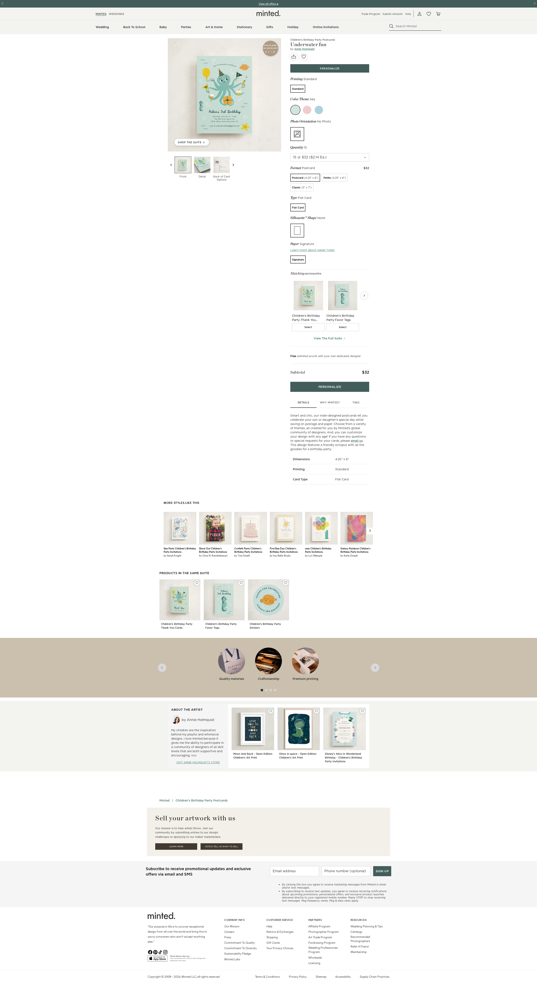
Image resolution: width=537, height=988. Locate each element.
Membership (359, 952)
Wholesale (315, 957)
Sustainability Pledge (237, 953)
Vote (408, 14)
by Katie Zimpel (349, 555)
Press (227, 937)
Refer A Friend (360, 946)
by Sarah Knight (172, 555)
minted (101, 14)
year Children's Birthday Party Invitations (318, 550)
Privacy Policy (298, 977)
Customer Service (279, 920)
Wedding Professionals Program (323, 950)
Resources (359, 920)
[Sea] (295, 110)
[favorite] (303, 56)
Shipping (272, 937)
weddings (116, 14)
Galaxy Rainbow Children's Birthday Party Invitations (355, 550)
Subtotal (297, 372)
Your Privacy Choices (279, 948)
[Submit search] (391, 26)
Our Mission (232, 926)
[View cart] (438, 13)
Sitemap (321, 977)
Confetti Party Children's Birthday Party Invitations (248, 550)
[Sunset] (307, 110)
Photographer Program (323, 932)
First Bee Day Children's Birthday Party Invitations (284, 550)
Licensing (314, 963)
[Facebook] (150, 951)
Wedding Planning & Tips (367, 926)
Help (269, 926)
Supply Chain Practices (374, 977)
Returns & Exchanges (279, 932)
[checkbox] (308, 327)
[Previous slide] (171, 165)
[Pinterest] (155, 951)
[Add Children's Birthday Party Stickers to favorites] (285, 582)
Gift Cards (273, 943)
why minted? (330, 402)
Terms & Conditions (267, 977)
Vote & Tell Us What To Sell (221, 846)
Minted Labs (232, 959)
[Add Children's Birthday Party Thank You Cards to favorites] (196, 582)
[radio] (297, 89)
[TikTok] (160, 951)
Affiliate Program (319, 926)
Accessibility (343, 977)
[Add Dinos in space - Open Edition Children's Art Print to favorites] (316, 710)
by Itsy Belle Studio (280, 555)
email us (357, 440)
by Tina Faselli (242, 555)
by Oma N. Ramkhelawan (213, 555)
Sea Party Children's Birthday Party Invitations (180, 550)
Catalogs (356, 932)
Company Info (234, 920)
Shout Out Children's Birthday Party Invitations (213, 550)
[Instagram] (165, 951)
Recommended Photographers (360, 939)
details (303, 402)
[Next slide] (233, 165)
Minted (164, 800)
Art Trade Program (320, 937)
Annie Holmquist (304, 49)
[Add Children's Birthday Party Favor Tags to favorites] (241, 582)
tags (356, 402)
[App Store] (158, 960)
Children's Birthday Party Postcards (312, 39)
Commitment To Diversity (240, 948)
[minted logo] (268, 13)
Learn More (176, 846)
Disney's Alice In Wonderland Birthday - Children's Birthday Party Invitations (343, 757)
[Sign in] (419, 13)
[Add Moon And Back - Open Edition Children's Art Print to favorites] (270, 710)
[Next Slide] (364, 295)
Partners (315, 920)
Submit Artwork (393, 14)
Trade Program (370, 14)
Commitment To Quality (239, 943)
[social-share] (293, 56)
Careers (229, 932)
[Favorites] (428, 13)
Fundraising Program (321, 943)
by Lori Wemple (313, 555)
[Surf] (319, 110)
